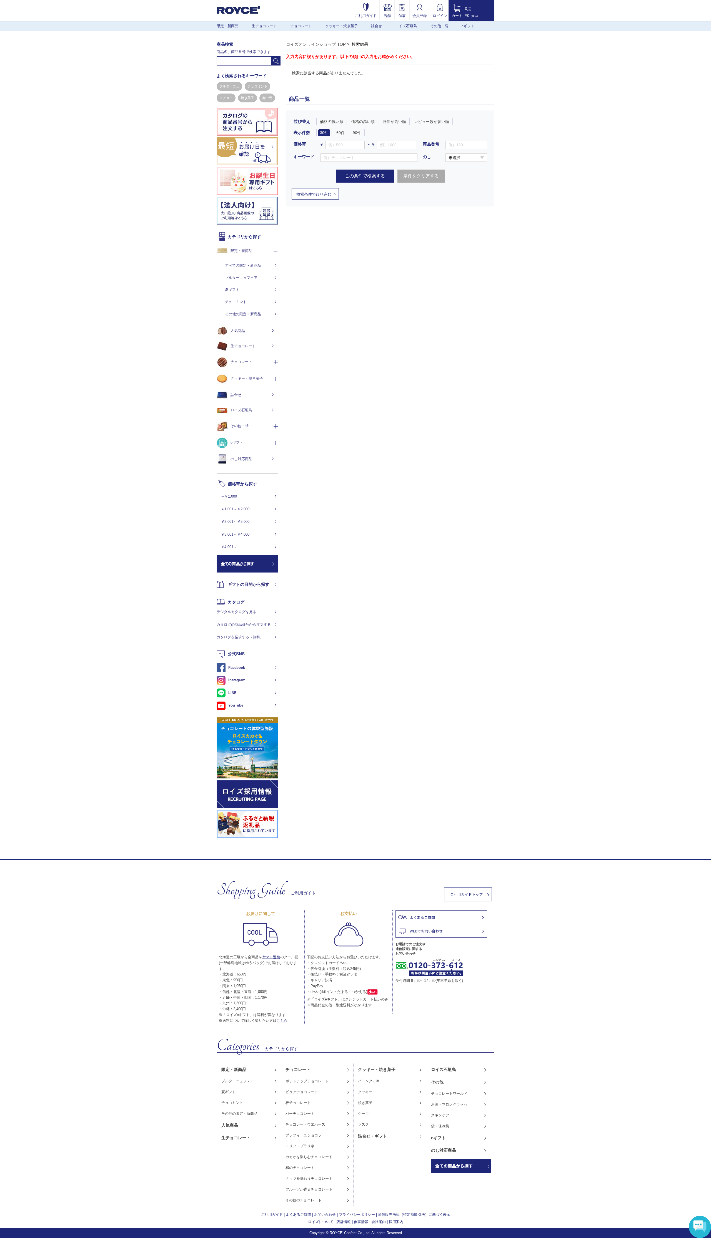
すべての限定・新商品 (243, 265)
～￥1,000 (229, 496)
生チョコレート (264, 26)
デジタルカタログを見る (236, 612)
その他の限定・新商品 (243, 314)
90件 (357, 132)
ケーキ (363, 1113)
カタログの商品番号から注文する (244, 624)
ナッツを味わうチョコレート (309, 1178)
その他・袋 (439, 26)
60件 (340, 132)
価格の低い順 (331, 121)
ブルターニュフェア (241, 278)
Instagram (237, 680)
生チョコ (226, 98)
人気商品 (238, 331)
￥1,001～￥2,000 (235, 509)
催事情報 (361, 1222)
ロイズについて (320, 1222)
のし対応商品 (241, 459)
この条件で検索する (365, 175)
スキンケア (440, 1115)
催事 (402, 15)
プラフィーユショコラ (304, 1135)
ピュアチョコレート (302, 1092)
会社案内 (378, 1222)
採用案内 (396, 1222)
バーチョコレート (300, 1113)
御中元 (267, 98)
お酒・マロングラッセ (449, 1104)
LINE (232, 693)
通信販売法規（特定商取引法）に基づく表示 (414, 1214)
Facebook (236, 667)
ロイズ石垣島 (406, 26)
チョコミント (257, 86)
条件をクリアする (421, 175)
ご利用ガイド (366, 15)
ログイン (440, 15)
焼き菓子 (247, 98)
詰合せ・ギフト (372, 1136)
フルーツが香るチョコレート (309, 1189)
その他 (437, 1082)
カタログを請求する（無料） (240, 637)
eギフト (468, 26)
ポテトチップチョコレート (307, 1081)
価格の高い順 (363, 121)
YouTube (235, 705)
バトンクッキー (370, 1081)
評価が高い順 (394, 121)
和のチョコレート (300, 1168)
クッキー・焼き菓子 (341, 26)
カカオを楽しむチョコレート (309, 1157)
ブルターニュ (229, 86)
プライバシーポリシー (357, 1214)
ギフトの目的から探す (248, 584)
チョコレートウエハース (305, 1124)
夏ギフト (232, 290)
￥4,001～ (229, 547)
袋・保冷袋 (440, 1126)
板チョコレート (298, 1103)
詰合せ (376, 26)
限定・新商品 (227, 26)
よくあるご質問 (298, 1214)
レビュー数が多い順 (431, 121)
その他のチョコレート (304, 1200)
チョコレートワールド (449, 1093)
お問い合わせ (325, 1214)
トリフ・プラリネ (300, 1146)
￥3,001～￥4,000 (235, 534)
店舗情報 (343, 1222)
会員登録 (419, 15)
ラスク (363, 1124)
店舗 (387, 15)
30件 (324, 132)
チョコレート (301, 26)
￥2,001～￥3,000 (235, 522)
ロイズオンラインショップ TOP (316, 44)
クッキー (365, 1092)
